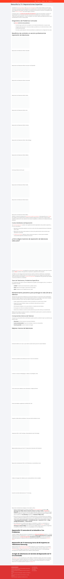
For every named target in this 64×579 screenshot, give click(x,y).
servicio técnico (20, 270)
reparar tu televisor (19, 11)
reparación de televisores (31, 7)
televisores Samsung (24, 546)
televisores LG (16, 557)
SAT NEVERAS (34, 569)
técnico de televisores (39, 534)
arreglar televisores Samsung (24, 547)
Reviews (43, 1)
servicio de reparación (25, 536)
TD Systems (46, 510)
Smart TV (42, 524)
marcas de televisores (37, 509)
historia (16, 23)
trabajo (49, 216)
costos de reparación (17, 224)
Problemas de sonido (18, 234)
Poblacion (50, 1)
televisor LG (32, 561)
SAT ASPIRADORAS (34, 567)
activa (15, 271)
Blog (35, 1)
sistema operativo (17, 524)
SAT (46, 1)
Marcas (38, 1)
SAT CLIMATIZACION (35, 568)
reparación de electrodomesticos (32, 216)
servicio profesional (21, 7)
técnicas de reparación (30, 276)
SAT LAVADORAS (34, 570)
